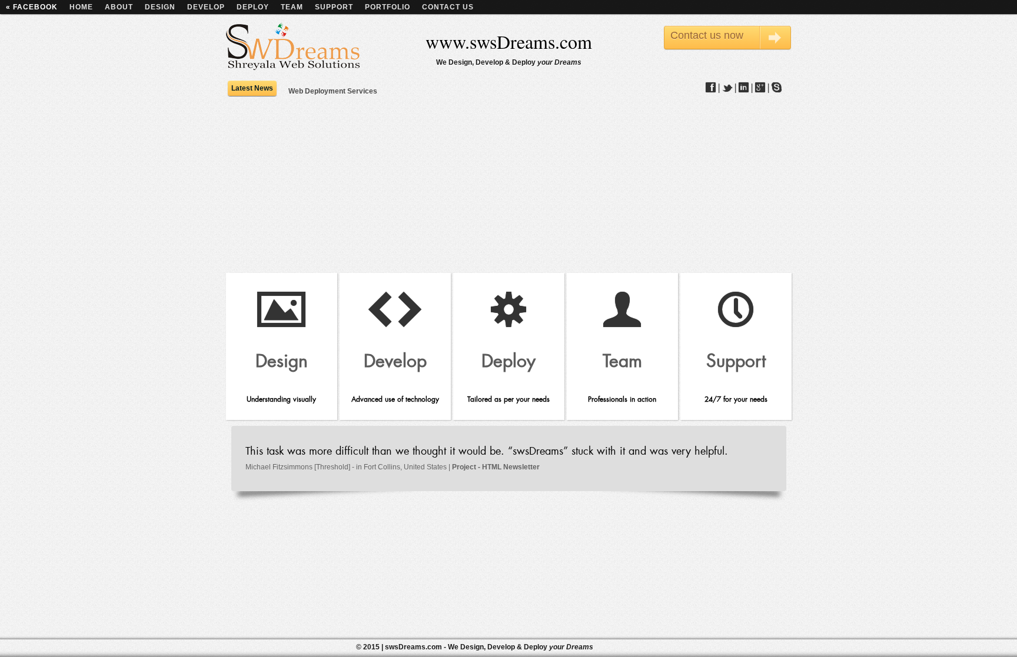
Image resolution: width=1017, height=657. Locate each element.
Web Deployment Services (332, 92)
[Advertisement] (508, 184)
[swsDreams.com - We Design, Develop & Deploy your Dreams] (293, 47)
